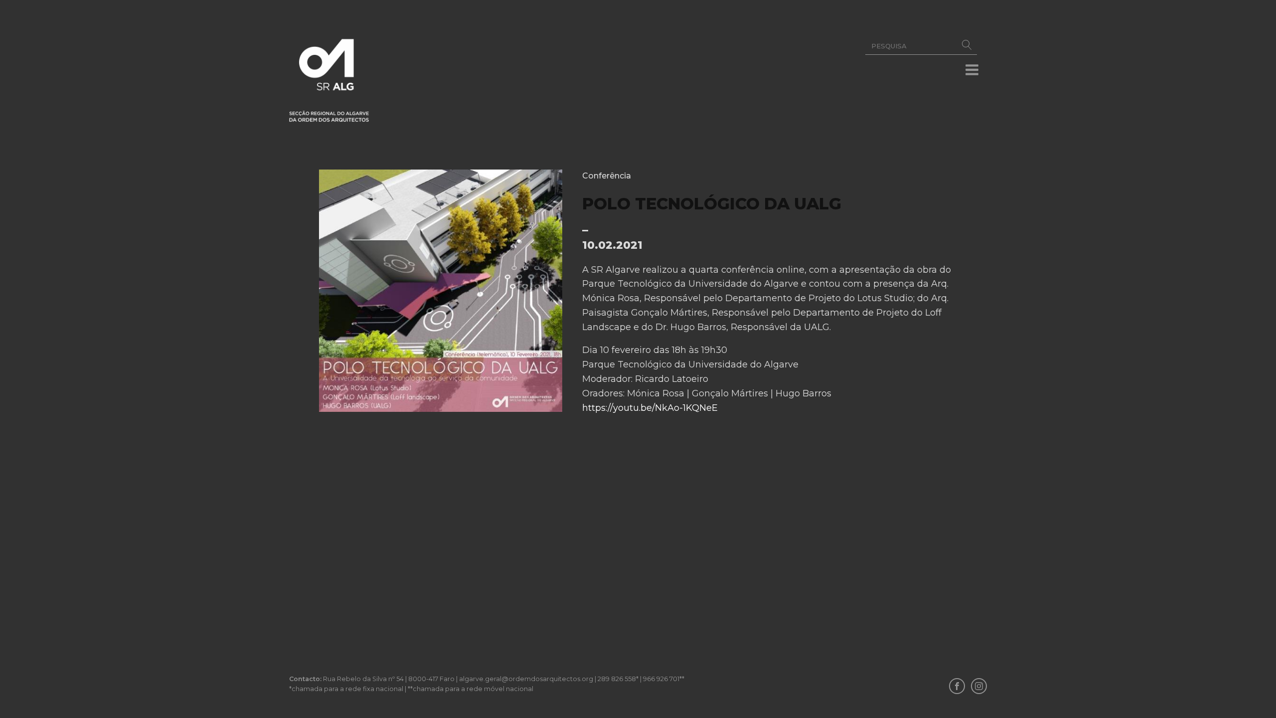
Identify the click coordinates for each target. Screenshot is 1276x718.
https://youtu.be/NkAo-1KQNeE (650, 407)
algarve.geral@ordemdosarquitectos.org (526, 679)
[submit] (967, 46)
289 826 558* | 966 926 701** (641, 679)
